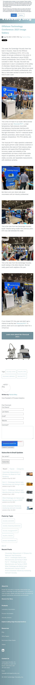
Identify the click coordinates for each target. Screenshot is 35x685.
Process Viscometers (7, 613)
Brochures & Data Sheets (9, 640)
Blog (3, 632)
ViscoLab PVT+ (19, 124)
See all (4, 546)
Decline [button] (21, 15)
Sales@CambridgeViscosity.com (10, 673)
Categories (20, 469)
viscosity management (10, 530)
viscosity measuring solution (11, 525)
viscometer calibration (9, 376)
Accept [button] (13, 15)
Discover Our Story (7, 599)
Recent (5, 469)
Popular (12, 469)
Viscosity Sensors (6, 617)
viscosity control (10, 371)
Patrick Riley (26, 37)
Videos (3, 644)
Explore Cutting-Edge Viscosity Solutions (14, 621)
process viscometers (9, 540)
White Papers (5, 636)
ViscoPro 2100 (22, 371)
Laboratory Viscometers (8, 609)
